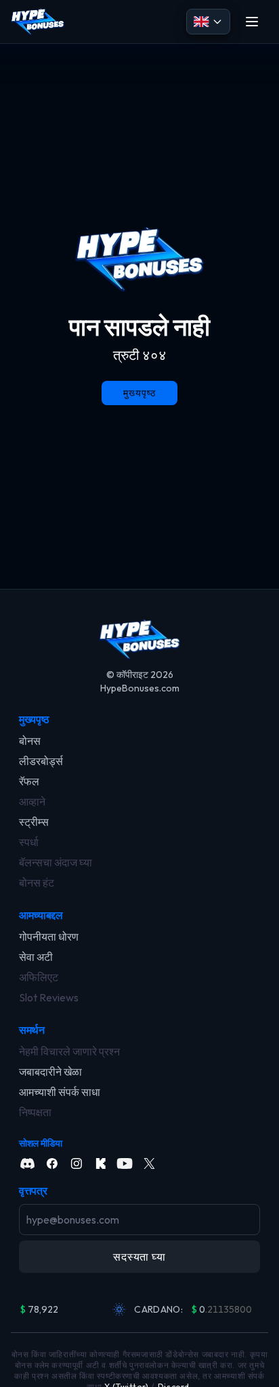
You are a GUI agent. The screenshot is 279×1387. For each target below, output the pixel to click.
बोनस (30, 741)
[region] (139, 1309)
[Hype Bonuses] (37, 21)
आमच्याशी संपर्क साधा (59, 1092)
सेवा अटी (36, 957)
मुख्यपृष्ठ (34, 719)
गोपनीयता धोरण (49, 936)
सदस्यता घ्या (139, 1256)
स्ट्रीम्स (34, 822)
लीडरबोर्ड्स (41, 761)
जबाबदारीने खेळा (50, 1071)
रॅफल (29, 781)
